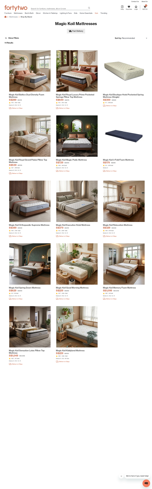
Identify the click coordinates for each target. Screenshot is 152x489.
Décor (38, 13)
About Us (144, 1)
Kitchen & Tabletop (50, 13)
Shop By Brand (26, 17)
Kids (75, 13)
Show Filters (13, 38)
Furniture (8, 13)
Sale (96, 13)
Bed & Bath (29, 13)
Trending (103, 13)
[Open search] (89, 8)
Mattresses (18, 13)
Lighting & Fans (66, 13)
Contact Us (135, 1)
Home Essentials (86, 13)
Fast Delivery (77, 31)
